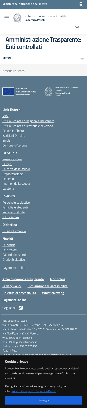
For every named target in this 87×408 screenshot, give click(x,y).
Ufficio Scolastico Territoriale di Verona (27, 125)
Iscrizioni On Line (13, 135)
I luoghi (7, 164)
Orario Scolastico (13, 259)
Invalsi (6, 140)
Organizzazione (12, 173)
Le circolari (9, 249)
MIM (5, 116)
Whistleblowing (53, 292)
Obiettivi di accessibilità (19, 292)
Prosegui (43, 400)
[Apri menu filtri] (82, 58)
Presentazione (12, 159)
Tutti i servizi (10, 217)
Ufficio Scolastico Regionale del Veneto (28, 120)
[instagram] (21, 308)
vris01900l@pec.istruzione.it (19, 342)
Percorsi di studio (13, 212)
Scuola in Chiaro (13, 130)
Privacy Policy (11, 285)
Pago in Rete (9, 350)
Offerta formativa (14, 231)
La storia (8, 188)
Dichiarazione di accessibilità (48, 285)
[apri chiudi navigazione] (6, 18)
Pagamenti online (14, 267)
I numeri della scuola (16, 183)
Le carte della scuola (16, 168)
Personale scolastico (16, 202)
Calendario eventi (14, 254)
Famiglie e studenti (15, 207)
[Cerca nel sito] (77, 27)
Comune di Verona (14, 145)
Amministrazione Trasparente (23, 279)
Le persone (9, 178)
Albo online (57, 279)
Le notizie (8, 244)
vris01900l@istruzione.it (17, 337)
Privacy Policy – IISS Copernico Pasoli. (34, 391)
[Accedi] (81, 4)
